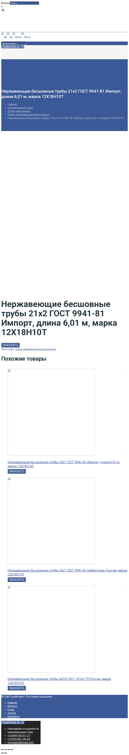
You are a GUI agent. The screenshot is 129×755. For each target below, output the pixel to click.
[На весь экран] (9, 749)
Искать (5, 3)
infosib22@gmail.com (21, 27)
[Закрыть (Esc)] (2, 749)
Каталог (12, 706)
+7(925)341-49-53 (19, 24)
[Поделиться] (5, 749)
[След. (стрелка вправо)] (5, 752)
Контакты (14, 716)
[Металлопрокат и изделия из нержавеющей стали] (16, 37)
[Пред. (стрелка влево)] (2, 752)
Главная (12, 104)
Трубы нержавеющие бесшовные (28, 114)
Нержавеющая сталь (20, 107)
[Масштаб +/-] (12, 749)
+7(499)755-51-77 (19, 20)
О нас (11, 709)
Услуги (12, 713)
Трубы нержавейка (19, 111)
